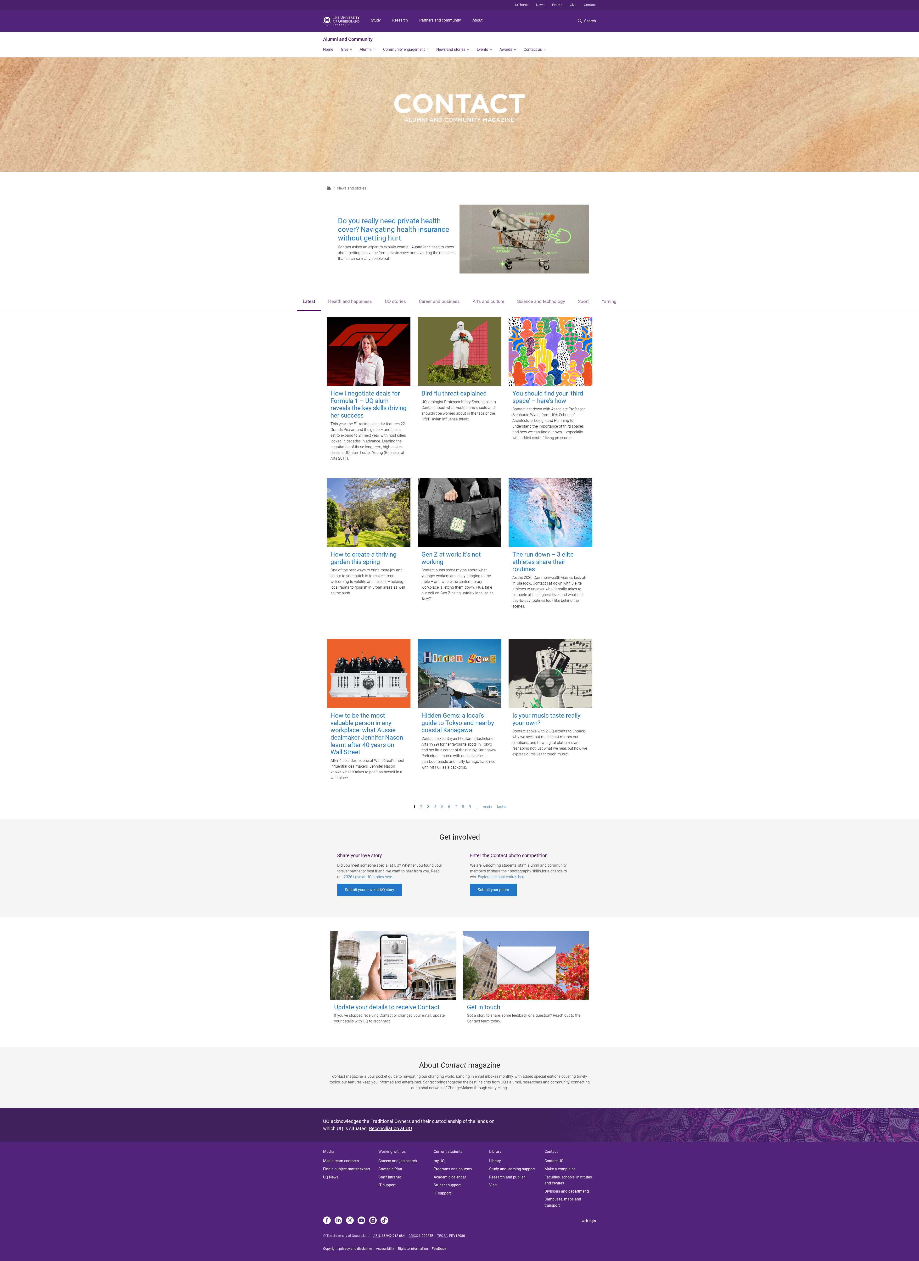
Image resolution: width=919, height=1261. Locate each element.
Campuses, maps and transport (562, 1202)
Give (573, 5)
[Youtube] (361, 1220)
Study (376, 20)
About (477, 20)
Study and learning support (512, 1169)
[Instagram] (373, 1220)
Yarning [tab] (609, 301)
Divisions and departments (567, 1191)
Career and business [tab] (439, 301)
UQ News (330, 1177)
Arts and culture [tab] (488, 301)
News (540, 5)
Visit (493, 1185)
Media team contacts (341, 1161)
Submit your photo (493, 889)
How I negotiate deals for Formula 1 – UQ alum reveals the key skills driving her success (369, 404)
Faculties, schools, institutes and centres (568, 1180)
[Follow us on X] (350, 1220)
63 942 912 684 (393, 1236)
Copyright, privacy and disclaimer (347, 1248)
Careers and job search (397, 1161)
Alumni (366, 49)
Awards (505, 49)
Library (495, 1161)
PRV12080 (457, 1236)
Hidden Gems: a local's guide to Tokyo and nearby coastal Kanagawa (457, 723)
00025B (427, 1236)
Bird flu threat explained (454, 393)
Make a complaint (559, 1169)
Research (400, 20)
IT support (387, 1185)
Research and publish (507, 1177)
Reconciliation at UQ (390, 1128)
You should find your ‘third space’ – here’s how (547, 397)
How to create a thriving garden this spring (364, 558)
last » (501, 806)
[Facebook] (327, 1220)
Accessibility (385, 1248)
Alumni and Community (348, 39)
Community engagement (404, 49)
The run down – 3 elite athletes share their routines (543, 562)
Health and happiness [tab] (350, 301)
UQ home (521, 5)
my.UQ (439, 1161)
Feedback (439, 1248)
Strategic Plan (390, 1169)
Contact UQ (554, 1161)
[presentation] (309, 302)
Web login (589, 1221)
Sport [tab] (583, 301)
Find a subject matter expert (346, 1169)
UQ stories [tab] (395, 301)
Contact (590, 5)
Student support (447, 1185)
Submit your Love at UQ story (369, 889)
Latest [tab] (309, 301)
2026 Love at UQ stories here (368, 877)
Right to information (413, 1248)
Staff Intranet (389, 1177)
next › (487, 806)
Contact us (533, 49)
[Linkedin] (338, 1220)
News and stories (450, 49)
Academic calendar (450, 1177)
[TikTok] (384, 1220)
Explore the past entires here (501, 877)
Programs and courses (453, 1169)
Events (557, 5)
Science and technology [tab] (541, 301)
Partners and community (440, 20)
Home (328, 49)
